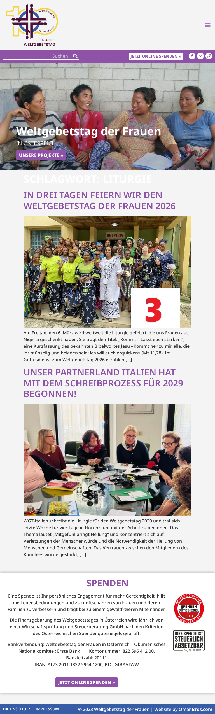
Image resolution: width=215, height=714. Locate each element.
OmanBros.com (195, 709)
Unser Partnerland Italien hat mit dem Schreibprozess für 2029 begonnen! (103, 383)
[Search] (75, 56)
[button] (207, 24)
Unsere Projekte (39, 155)
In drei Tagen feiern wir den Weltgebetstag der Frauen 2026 (100, 200)
